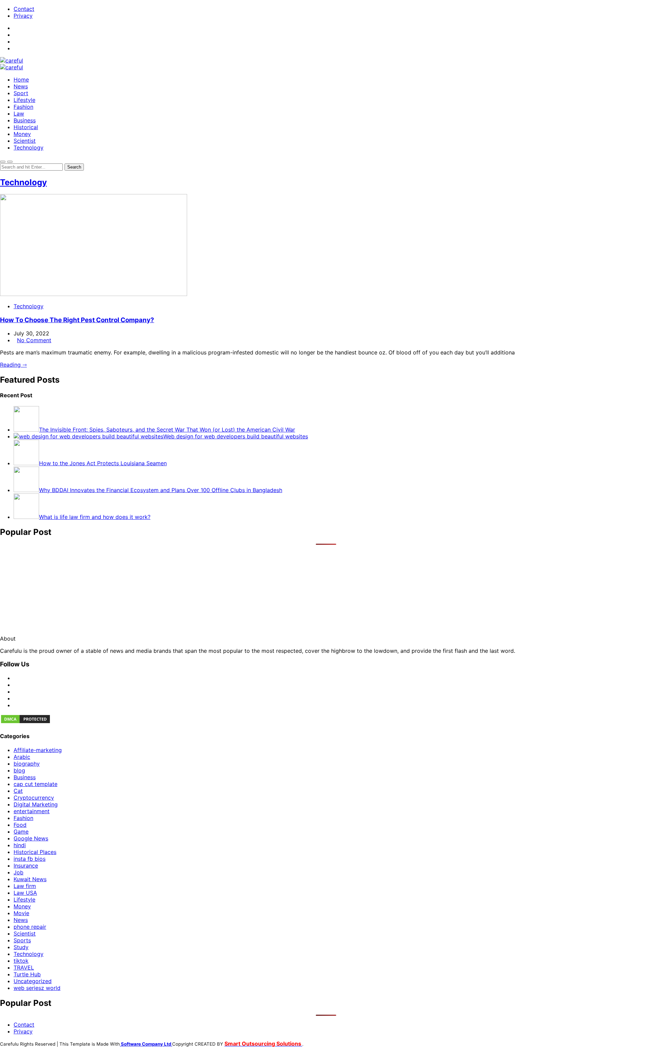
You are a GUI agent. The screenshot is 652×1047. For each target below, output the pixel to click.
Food (20, 824)
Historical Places (35, 852)
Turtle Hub (27, 974)
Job (18, 872)
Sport (21, 93)
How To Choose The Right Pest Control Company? (77, 320)
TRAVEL (24, 967)
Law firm (25, 886)
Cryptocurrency (34, 797)
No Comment (34, 340)
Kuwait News (30, 879)
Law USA (25, 892)
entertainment (32, 811)
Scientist (25, 140)
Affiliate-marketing (38, 750)
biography (27, 763)
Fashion (23, 106)
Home (21, 79)
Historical (26, 127)
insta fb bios (30, 858)
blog (19, 770)
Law (19, 113)
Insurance (26, 865)
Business (25, 120)
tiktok (21, 960)
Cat (18, 790)
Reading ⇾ (13, 364)
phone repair (30, 926)
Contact (24, 8)
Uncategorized (33, 981)
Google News (31, 838)
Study (21, 947)
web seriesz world (37, 987)
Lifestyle (24, 100)
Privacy (23, 15)
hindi (20, 845)
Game (21, 831)
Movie (21, 913)
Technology (28, 147)
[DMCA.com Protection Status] (25, 722)
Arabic (22, 756)
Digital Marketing (36, 804)
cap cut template (35, 784)
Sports (22, 940)
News (21, 86)
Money (22, 133)
